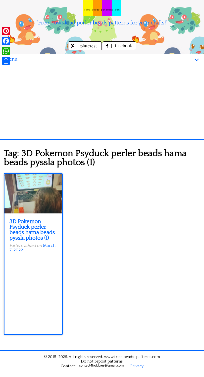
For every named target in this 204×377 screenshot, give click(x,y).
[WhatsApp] (6, 51)
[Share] (6, 61)
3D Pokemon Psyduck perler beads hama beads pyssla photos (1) (32, 229)
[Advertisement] (102, 102)
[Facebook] (6, 41)
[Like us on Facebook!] (119, 49)
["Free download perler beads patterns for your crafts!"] (102, 8)
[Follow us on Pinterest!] (85, 49)
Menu (11, 59)
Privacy (137, 366)
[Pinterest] (6, 31)
